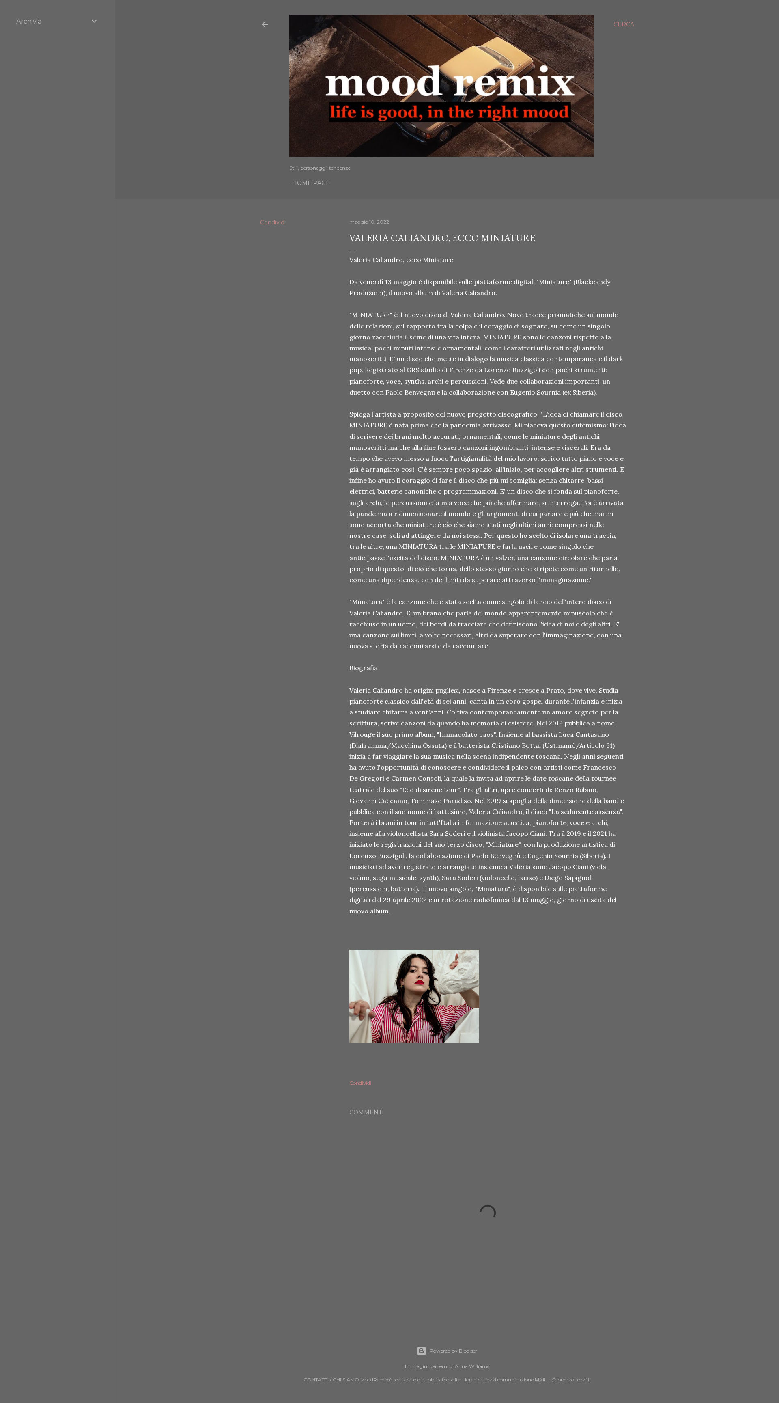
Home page (311, 183)
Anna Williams (472, 1366)
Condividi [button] (273, 222)
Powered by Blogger (454, 1351)
